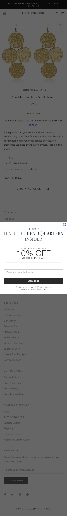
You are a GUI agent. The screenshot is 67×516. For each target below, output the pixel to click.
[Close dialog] (64, 224)
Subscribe (33, 281)
